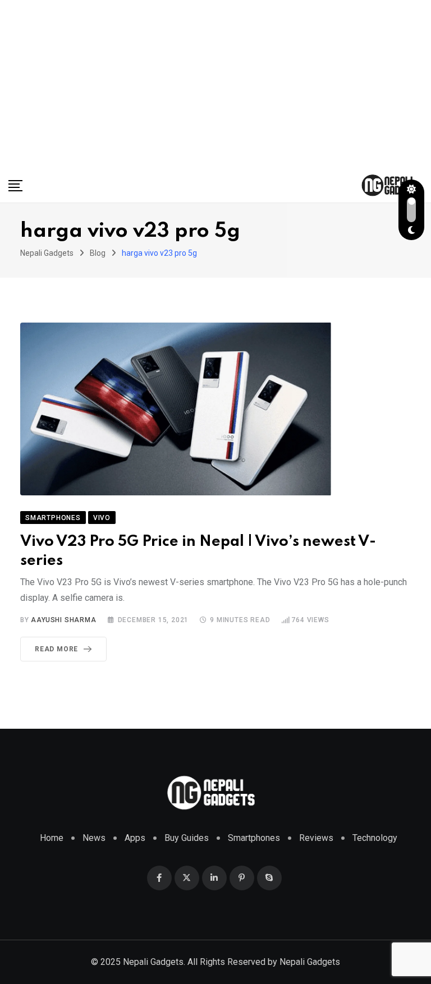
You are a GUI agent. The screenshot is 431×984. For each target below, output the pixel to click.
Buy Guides (186, 838)
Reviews (316, 838)
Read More (56, 649)
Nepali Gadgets (309, 962)
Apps (135, 838)
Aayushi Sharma (63, 620)
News (94, 838)
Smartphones (254, 838)
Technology (374, 838)
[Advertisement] (215, 84)
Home (51, 838)
